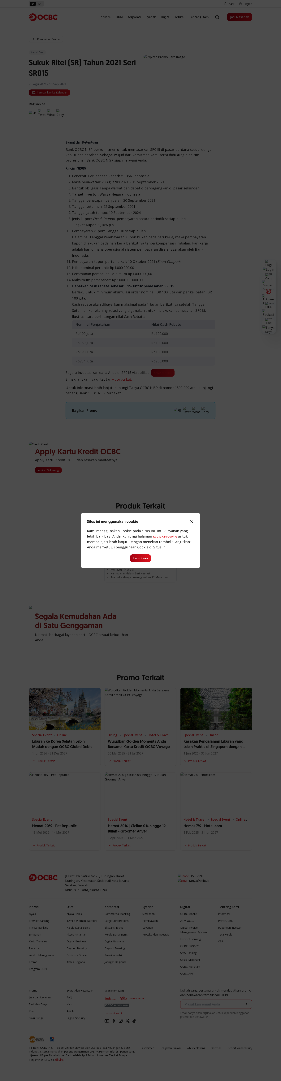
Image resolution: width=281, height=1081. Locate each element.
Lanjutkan (140, 558)
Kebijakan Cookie (165, 536)
